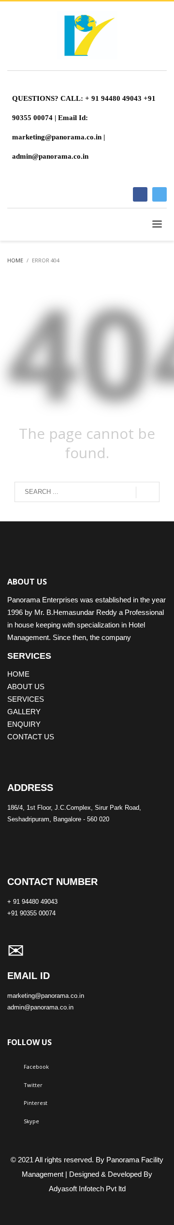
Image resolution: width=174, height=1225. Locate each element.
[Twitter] (159, 194)
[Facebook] (140, 194)
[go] (148, 492)
